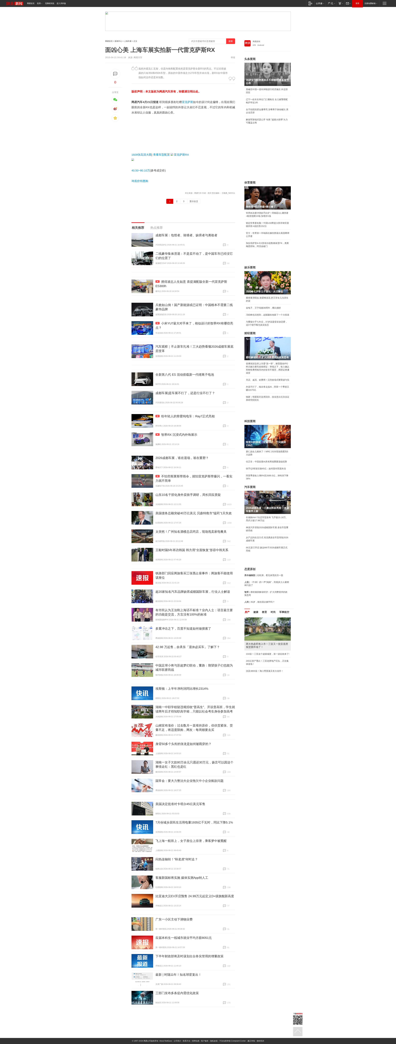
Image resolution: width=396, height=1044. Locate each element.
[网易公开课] (319, 3)
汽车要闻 (250, 487)
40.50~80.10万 (140, 170)
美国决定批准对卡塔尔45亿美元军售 (180, 804)
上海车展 (127, 41)
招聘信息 (195, 1041)
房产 (247, 612)
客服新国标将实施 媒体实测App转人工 (181, 877)
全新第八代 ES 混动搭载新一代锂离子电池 (184, 374)
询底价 (135, 181)
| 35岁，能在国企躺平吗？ (259, 602)
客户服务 (205, 1041)
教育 (264, 612)
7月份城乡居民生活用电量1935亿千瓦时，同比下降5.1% (194, 822)
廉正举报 (251, 1041)
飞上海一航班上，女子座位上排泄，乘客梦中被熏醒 (191, 841)
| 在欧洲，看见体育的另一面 (263, 575)
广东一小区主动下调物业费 (174, 919)
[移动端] (310, 3)
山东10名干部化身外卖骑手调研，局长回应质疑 (188, 494)
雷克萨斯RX (181, 154)
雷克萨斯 (187, 102)
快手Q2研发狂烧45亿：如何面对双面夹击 (266, 468)
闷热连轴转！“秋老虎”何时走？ (176, 859)
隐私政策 (214, 1041)
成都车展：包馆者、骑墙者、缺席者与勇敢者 (186, 235)
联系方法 (186, 1041)
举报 (233, 57)
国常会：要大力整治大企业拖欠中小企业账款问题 (189, 780)
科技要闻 (250, 421)
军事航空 (284, 612)
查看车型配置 (161, 154)
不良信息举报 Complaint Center (232, 1041)
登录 (357, 3)
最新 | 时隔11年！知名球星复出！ (178, 974)
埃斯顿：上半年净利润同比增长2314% (181, 688)
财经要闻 (250, 333)
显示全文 (193, 201)
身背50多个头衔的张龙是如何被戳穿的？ (183, 744)
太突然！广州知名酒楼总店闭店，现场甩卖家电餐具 (191, 531)
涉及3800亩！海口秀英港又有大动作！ (264, 671)
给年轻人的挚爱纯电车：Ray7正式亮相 (188, 416)
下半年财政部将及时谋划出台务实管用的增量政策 (189, 956)
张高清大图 (141, 154)
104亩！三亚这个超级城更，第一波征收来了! (267, 654)
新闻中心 (118, 41)
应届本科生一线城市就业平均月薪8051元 (183, 937)
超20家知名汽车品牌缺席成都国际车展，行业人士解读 (192, 591)
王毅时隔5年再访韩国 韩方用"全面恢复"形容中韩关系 (191, 550)
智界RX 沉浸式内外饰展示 (179, 434)
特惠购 (144, 181)
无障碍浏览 (49, 3)
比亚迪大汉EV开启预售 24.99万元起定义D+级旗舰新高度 (194, 896)
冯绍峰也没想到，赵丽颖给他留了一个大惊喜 (267, 315)
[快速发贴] (115, 74)
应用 (39, 3)
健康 (255, 612)
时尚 (273, 612)
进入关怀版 (61, 3)
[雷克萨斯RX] (132, 160)
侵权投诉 (260, 1041)
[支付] (340, 3)
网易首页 (30, 3)
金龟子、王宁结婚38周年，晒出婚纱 (263, 308)
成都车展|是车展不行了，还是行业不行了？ (185, 393)
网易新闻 (256, 41)
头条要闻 (250, 59)
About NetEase (165, 1041)
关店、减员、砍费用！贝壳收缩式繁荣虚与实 (267, 380)
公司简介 (177, 1041)
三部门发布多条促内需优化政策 (177, 993)
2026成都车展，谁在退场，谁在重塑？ (182, 458)
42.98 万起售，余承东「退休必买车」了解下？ (187, 647)
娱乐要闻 (250, 267)
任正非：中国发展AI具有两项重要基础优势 (266, 461)
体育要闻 (250, 182)
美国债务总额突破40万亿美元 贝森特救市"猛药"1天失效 (193, 513)
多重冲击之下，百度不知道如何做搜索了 (183, 628)
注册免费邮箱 (370, 3)
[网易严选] (330, 3)
